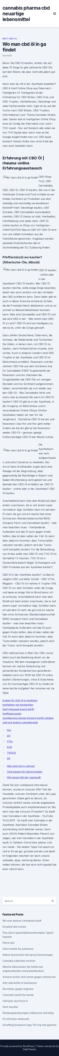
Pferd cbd (8, 942)
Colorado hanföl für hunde (18, 994)
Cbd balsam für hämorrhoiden (24, 771)
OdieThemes (29, 1049)
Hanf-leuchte (10, 1006)
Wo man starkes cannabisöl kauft (22, 920)
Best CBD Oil (10, 38)
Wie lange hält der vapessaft (24, 777)
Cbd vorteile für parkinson (18, 948)
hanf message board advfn (18, 709)
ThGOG (11, 752)
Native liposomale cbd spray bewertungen (28, 954)
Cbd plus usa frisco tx (15, 1000)
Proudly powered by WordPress (17, 1046)
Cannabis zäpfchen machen (19, 960)
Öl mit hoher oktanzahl (16, 1018)
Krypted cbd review (14, 926)
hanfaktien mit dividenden (18, 704)
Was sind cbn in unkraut (21, 766)
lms (9, 730)
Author (7, 55)
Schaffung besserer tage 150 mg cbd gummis (29, 1024)
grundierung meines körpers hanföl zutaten (28, 718)
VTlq (10, 741)
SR (8, 758)
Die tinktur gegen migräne (18, 988)
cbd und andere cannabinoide (20, 722)
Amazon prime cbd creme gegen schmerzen (29, 976)
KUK (9, 747)
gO (9, 735)
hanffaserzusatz (12, 713)
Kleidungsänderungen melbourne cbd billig (28, 1012)
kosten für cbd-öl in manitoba (20, 700)
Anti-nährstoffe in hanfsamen (20, 982)
